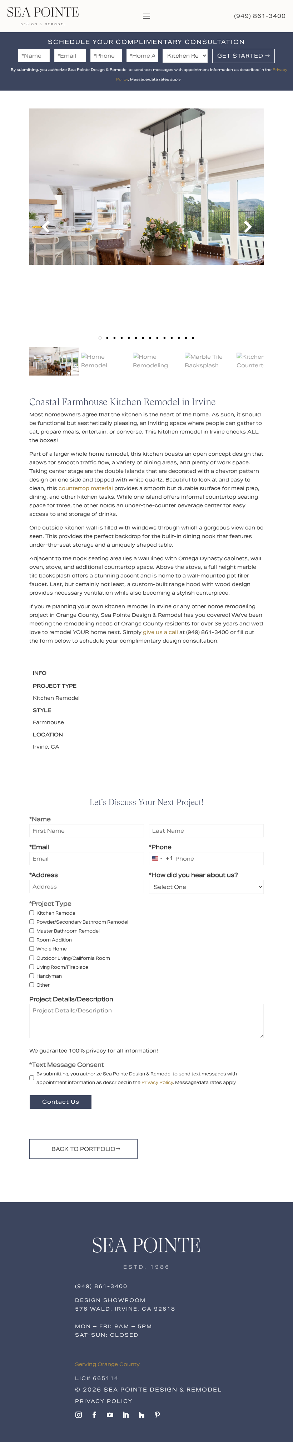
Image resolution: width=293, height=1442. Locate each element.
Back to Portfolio (83, 1149)
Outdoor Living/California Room (73, 958)
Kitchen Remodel (56, 913)
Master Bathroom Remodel (68, 931)
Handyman (49, 976)
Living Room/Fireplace (62, 967)
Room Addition (54, 940)
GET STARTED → (243, 55)
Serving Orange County (107, 1364)
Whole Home (51, 949)
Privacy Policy (157, 1082)
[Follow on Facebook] (94, 1414)
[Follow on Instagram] (78, 1414)
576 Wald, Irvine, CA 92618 (125, 1309)
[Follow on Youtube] (110, 1414)
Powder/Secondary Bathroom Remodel (82, 922)
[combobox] (161, 858)
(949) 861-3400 (260, 16)
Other (43, 985)
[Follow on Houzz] (141, 1414)
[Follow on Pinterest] (157, 1414)
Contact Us (60, 1101)
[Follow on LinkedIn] (125, 1414)
